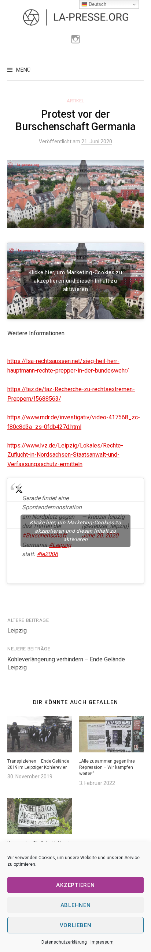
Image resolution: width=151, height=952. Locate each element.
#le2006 (47, 554)
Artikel (75, 100)
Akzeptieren (75, 885)
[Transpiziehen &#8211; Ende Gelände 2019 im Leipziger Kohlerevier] (39, 734)
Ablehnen (75, 905)
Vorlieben (76, 925)
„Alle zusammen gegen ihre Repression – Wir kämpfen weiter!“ (107, 767)
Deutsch (96, 4)
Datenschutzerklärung (64, 942)
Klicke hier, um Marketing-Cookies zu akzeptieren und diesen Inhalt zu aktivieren (75, 280)
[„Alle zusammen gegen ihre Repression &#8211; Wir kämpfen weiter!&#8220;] (111, 734)
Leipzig (17, 630)
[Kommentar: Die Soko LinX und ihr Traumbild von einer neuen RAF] (39, 816)
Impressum (102, 942)
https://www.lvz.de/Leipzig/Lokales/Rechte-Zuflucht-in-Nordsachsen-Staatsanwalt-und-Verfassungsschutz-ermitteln (65, 455)
